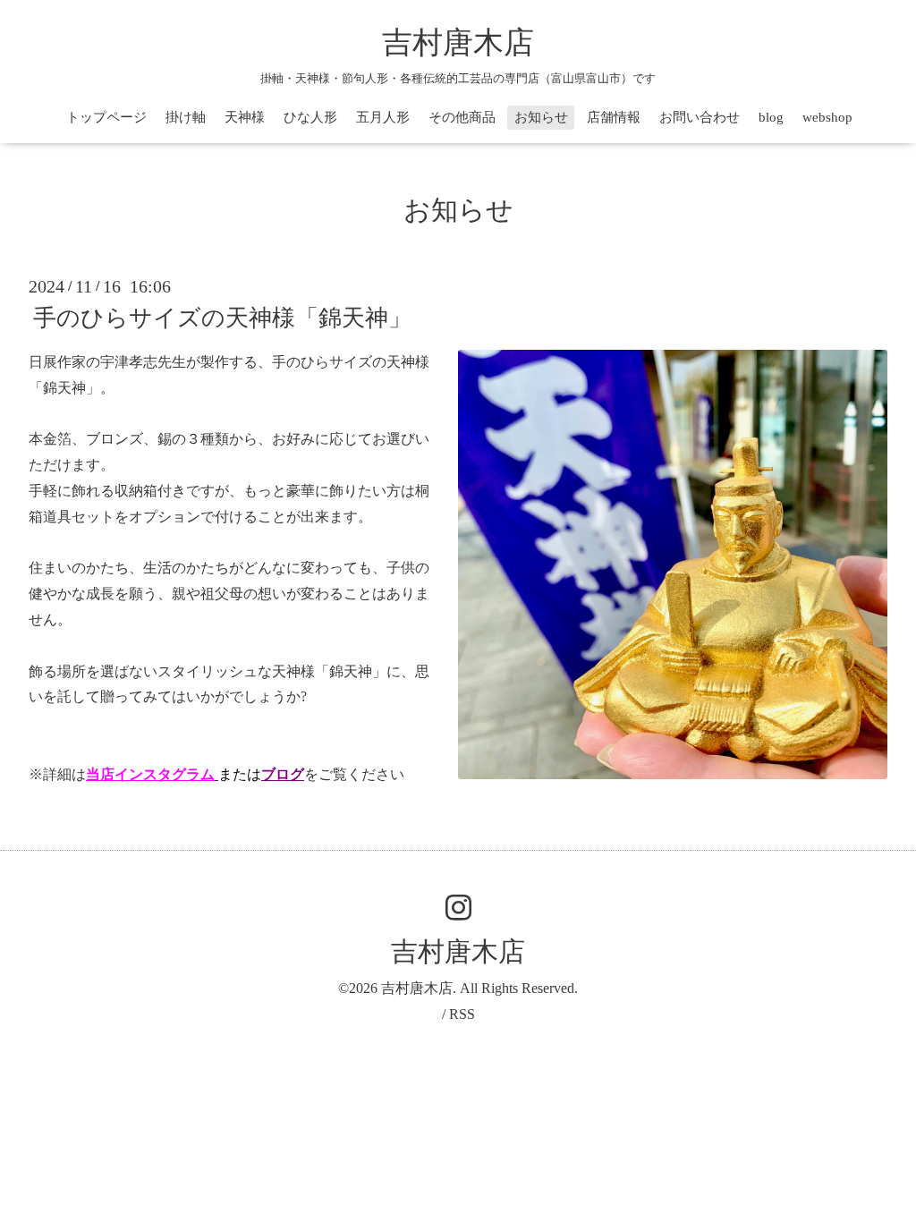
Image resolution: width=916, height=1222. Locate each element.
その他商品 (462, 117)
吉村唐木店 (458, 42)
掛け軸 (185, 117)
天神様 (245, 117)
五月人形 (383, 117)
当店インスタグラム (150, 774)
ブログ (282, 774)
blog (771, 117)
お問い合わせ (699, 117)
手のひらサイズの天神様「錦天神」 (222, 318)
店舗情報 (613, 117)
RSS (462, 1014)
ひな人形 (310, 117)
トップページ (106, 117)
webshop (827, 117)
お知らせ (541, 117)
